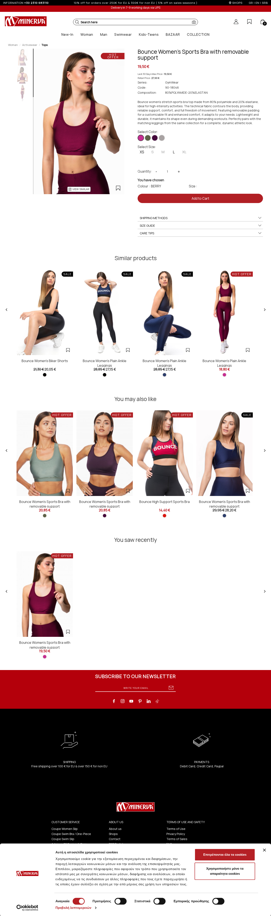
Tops (45, 45)
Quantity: (145, 171)
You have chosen (151, 180)
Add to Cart (200, 198)
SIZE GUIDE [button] (147, 226)
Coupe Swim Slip (62, 839)
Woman (13, 45)
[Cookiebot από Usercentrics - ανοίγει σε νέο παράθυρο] (27, 908)
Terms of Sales (176, 839)
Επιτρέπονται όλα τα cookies (224, 854)
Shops (113, 834)
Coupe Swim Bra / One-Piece (71, 834)
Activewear (29, 45)
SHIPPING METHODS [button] (153, 218)
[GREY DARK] (162, 138)
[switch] (121, 901)
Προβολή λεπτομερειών (73, 907)
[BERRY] (141, 138)
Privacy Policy (175, 834)
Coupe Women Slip (64, 829)
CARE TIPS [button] (147, 233)
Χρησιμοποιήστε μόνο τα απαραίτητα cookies (224, 871)
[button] (77, 22)
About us (115, 829)
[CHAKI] (148, 138)
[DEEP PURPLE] (155, 138)
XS (142, 152)
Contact (114, 839)
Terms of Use (175, 829)
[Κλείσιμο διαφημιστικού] (264, 850)
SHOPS (237, 3)
